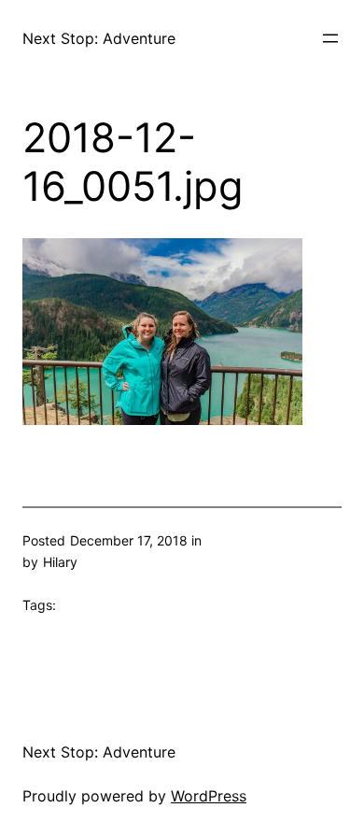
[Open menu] (330, 38)
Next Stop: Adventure (98, 38)
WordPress (208, 795)
